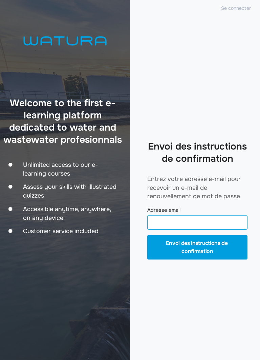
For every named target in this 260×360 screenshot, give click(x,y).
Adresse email (163, 210)
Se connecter (236, 8)
